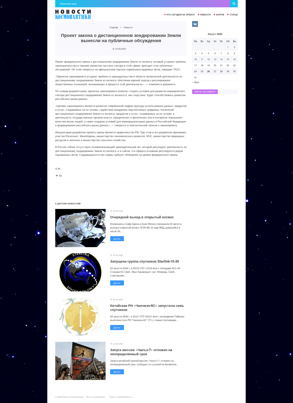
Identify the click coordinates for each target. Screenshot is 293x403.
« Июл (195, 82)
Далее (117, 238)
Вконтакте (195, 24)
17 (195, 65)
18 (202, 65)
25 (202, 71)
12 (208, 59)
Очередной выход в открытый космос (142, 216)
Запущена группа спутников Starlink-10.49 (144, 261)
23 (234, 65)
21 (221, 65)
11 (202, 59)
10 (195, 59)
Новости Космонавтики (78, 16)
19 (208, 65)
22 (228, 65)
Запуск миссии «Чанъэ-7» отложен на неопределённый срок (141, 351)
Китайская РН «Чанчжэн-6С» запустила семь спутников (147, 307)
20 (215, 65)
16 (234, 59)
